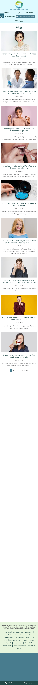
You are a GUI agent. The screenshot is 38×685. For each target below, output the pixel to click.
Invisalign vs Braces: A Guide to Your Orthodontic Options (19, 130)
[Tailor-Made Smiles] (19, 5)
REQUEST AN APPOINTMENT (25, 16)
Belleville (32, 640)
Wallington (28, 632)
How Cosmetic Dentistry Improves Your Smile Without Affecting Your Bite (19, 242)
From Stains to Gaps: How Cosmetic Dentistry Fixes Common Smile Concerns (19, 281)
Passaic (8, 632)
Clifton (10, 635)
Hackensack (7, 645)
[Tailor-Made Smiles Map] (19, 666)
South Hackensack (19, 645)
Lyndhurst (26, 635)
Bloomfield (28, 643)
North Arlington (9, 637)
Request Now (28, 683)
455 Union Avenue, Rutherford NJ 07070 (19, 13)
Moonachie (20, 637)
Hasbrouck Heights (15, 640)
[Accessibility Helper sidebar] (2, 15)
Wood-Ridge (30, 637)
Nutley (5, 640)
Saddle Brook (18, 643)
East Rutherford (18, 632)
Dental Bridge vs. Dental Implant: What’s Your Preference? (19, 55)
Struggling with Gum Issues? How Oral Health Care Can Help (19, 356)
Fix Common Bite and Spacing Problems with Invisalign (19, 204)
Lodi (25, 640)
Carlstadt (18, 635)
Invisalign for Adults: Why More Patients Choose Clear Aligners (19, 167)
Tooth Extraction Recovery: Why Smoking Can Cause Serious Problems (19, 92)
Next (26, 370)
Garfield (9, 643)
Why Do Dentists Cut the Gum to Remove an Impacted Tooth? (19, 319)
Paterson (19, 648)
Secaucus (31, 645)
